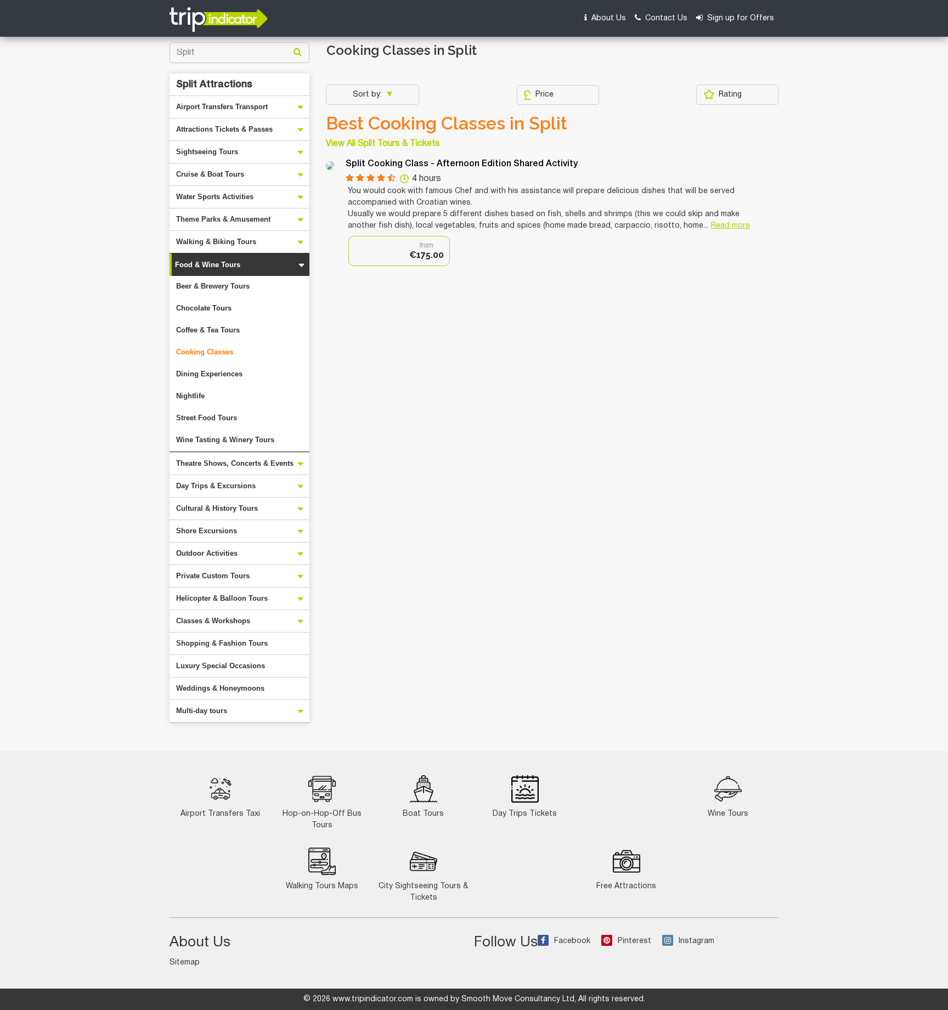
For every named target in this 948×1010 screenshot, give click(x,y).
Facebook (572, 941)
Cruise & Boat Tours (210, 174)
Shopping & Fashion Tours (222, 643)
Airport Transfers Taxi (220, 813)
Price (544, 94)
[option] (399, 251)
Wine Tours (728, 813)
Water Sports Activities (214, 197)
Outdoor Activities (207, 553)
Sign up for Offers (739, 18)
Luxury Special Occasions (220, 666)
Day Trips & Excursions (216, 486)
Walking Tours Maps (322, 886)
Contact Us (665, 18)
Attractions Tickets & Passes (224, 129)
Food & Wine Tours (207, 265)
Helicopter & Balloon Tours (222, 598)
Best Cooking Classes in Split (446, 123)
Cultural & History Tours (217, 508)
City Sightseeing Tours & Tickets (423, 892)
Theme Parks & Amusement (223, 219)
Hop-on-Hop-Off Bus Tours (322, 819)
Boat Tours (423, 813)
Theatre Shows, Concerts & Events (235, 463)
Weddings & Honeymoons (220, 688)
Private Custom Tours (213, 576)
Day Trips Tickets (525, 813)
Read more (730, 225)
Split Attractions (214, 84)
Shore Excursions (206, 531)
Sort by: (368, 94)
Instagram (696, 941)
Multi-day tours (201, 711)
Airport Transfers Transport (222, 107)
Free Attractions (626, 886)
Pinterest (634, 941)
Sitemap (185, 962)
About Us (607, 18)
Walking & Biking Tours (216, 242)
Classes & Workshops (213, 621)
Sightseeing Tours (207, 152)
